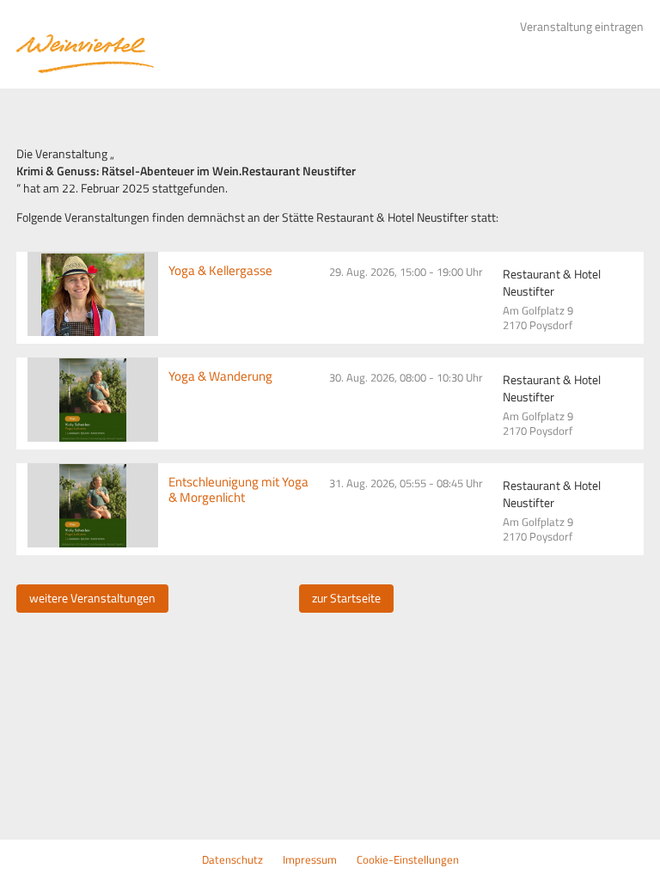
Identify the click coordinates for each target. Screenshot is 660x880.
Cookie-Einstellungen (408, 859)
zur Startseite (346, 598)
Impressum (310, 859)
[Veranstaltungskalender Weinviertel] (85, 53)
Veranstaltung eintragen (582, 26)
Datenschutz (232, 859)
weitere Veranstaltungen (92, 598)
